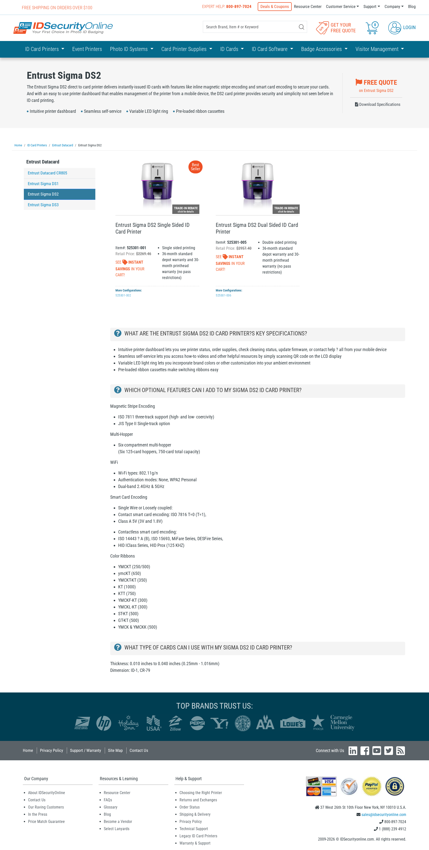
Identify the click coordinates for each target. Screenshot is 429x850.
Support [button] (369, 6)
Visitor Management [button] (378, 49)
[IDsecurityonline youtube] (376, 750)
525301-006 (223, 295)
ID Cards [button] (230, 49)
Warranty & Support (195, 843)
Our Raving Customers (46, 807)
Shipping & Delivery (195, 814)
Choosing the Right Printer (200, 792)
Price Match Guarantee (46, 821)
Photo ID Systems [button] (129, 49)
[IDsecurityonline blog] (400, 750)
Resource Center (308, 6)
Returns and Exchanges (198, 800)
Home (28, 750)
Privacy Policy (51, 750)
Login (409, 27)
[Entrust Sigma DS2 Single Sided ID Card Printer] (157, 185)
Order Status (189, 807)
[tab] (59, 163)
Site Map (115, 750)
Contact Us (139, 750)
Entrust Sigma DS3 (43, 204)
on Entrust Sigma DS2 (378, 86)
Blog (412, 6)
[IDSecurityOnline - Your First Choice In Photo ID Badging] (63, 28)
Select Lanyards (116, 828)
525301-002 (123, 295)
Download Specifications (379, 104)
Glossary (110, 807)
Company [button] (392, 6)
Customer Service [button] (341, 6)
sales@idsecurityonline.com (383, 814)
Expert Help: (226, 6)
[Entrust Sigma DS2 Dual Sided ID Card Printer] (258, 185)
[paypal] (394, 786)
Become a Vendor (118, 821)
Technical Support (193, 828)
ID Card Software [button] (270, 49)
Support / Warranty (85, 750)
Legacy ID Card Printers (198, 836)
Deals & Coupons (274, 6)
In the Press (37, 814)
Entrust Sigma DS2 (43, 194)
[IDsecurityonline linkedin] (352, 750)
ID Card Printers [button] (42, 49)
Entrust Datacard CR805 (47, 172)
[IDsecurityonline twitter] (388, 750)
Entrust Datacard (42, 162)
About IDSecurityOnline (46, 792)
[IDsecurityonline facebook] (364, 750)
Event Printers (87, 49)
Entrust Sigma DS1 (43, 183)
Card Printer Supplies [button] (184, 49)
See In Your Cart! (129, 268)
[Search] (301, 27)
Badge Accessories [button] (322, 49)
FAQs (108, 800)
